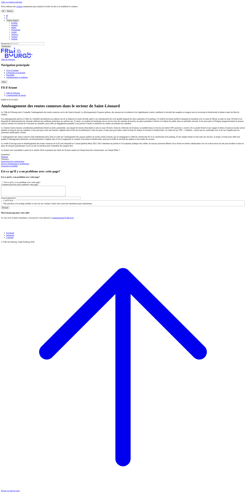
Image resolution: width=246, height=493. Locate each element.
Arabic (14, 32)
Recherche (5, 43)
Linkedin (9, 237)
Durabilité (10, 75)
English (14, 23)
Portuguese (15, 30)
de (7, 15)
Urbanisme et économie (15, 73)
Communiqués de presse (16, 95)
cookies (19, 6)
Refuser (10, 11)
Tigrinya (14, 34)
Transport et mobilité (9, 166)
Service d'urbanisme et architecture (15, 164)
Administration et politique (17, 77)
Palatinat (4, 157)
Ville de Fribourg (8, 59)
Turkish (14, 37)
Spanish (14, 25)
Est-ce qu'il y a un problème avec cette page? (22, 182)
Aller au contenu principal (11, 2)
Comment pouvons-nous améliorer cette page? (19, 185)
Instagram (10, 235)
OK (3, 11)
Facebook (10, 233)
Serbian (14, 39)
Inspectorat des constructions (12, 161)
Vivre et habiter (12, 70)
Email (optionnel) (8, 198)
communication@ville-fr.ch (63, 218)
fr (6, 18)
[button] (4, 82)
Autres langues (12, 20)
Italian (13, 27)
